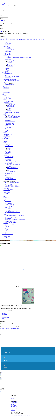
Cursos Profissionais (8, 77)
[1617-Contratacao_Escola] (8, 344)
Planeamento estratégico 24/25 (11, 64)
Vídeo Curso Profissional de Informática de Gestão (12, 80)
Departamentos (7, 153)
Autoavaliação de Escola (8, 163)
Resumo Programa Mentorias (9, 101)
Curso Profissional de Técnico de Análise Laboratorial (12, 186)
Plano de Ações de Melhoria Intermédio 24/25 (13, 164)
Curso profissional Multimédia (9, 84)
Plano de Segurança (8, 59)
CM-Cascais (13, 403)
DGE (12, 409)
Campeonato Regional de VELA (9, 124)
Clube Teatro (5, 233)
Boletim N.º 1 (9, 208)
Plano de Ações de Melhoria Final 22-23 (12, 167)
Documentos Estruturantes (5, 317)
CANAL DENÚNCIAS (5, 138)
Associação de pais (4, 314)
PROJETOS (3, 94)
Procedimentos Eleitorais (10, 49)
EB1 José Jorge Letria (8, 43)
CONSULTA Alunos (14, 400)
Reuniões (8, 149)
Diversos (3, 316)
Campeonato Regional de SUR (9, 123)
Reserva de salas (6, 93)
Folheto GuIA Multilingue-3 (11, 105)
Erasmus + (5, 114)
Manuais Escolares (6, 88)
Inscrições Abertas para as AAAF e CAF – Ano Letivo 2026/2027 (9, 328)
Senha (1, 25)
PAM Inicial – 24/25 (10, 65)
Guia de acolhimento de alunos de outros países (11, 211)
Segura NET (13, 407)
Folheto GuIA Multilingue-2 (11, 104)
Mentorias (5, 200)
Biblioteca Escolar (6, 197)
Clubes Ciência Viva (6, 97)
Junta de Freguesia (13, 405)
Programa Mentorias (8, 100)
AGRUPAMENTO (4, 141)
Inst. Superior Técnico (14, 406)
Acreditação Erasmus (8, 120)
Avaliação (6, 69)
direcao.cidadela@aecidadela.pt (25, 415)
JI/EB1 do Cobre (7, 44)
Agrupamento (4, 313)
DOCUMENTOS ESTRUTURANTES (7, 133)
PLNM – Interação (7, 207)
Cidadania (5, 95)
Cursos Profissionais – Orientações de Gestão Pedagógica (15, 60)
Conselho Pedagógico (8, 152)
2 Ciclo (6, 175)
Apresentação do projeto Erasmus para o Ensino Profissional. (13, 115)
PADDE (6, 71)
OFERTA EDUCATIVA (5, 72)
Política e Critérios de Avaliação (9, 156)
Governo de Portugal (14, 408)
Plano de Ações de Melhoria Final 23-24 (12, 67)
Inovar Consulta (4, 3)
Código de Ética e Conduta (9, 56)
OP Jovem (5, 132)
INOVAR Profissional (14, 397)
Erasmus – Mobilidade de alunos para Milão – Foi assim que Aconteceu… (15, 219)
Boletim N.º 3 (9, 109)
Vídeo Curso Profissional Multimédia (10, 78)
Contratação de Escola (7, 89)
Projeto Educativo (6, 135)
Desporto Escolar (6, 122)
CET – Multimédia (6, 82)
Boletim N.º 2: (9, 108)
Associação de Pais (8, 53)
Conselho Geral (7, 47)
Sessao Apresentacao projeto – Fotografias (11, 222)
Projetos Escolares (4, 319)
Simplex (3, 4)
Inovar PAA (3, 2)
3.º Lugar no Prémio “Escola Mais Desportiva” (7, 331)
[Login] (0, 7)
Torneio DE (7, 131)
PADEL (6, 125)
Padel (6, 129)
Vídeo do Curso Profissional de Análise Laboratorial (12, 182)
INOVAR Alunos (4, 1)
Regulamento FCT (9, 62)
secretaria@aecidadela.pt (17, 415)
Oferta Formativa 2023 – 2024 (8, 73)
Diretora (6, 50)
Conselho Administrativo (8, 51)
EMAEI (6, 58)
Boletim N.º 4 (9, 110)
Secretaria (5, 91)
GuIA (4, 196)
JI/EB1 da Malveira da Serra (9, 45)
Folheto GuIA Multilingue (8, 103)
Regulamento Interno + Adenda (8, 134)
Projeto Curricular (7, 68)
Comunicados (4, 315)
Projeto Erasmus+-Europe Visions (10, 121)
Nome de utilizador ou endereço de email (5, 23)
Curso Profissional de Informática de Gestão (10, 79)
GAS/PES (5, 99)
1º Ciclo (6, 174)
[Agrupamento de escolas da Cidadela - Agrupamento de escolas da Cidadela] (16, 39)
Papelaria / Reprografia (7, 92)
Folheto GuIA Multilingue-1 (11, 204)
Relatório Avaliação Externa (12, 171)
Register (1, 20)
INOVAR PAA (13, 398)
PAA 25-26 (6, 237)
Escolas (5, 142)
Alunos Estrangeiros (6, 102)
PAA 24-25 (6, 137)
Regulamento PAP (9, 61)
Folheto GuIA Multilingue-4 (11, 106)
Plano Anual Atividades (7, 136)
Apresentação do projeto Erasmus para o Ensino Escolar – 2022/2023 (14, 215)
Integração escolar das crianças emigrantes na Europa (12, 111)
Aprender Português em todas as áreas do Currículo (12, 112)
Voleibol (6, 130)
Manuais (3, 318)
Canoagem (6, 229)
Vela (5, 126)
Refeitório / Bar (6, 193)
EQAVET (5, 113)
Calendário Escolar (6, 87)
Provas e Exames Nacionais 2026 (8, 189)
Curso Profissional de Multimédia (8, 178)
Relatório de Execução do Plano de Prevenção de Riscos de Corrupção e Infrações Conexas (18, 57)
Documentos (8, 48)
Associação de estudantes (8, 54)
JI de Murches (7, 145)
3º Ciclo (6, 75)
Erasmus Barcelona (8, 218)
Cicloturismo (7, 226)
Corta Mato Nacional (8, 127)
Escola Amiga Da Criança (7, 98)
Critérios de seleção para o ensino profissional (13, 116)
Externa (8, 70)
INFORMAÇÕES (4, 86)
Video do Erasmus (7, 119)
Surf (5, 128)
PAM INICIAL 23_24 (10, 66)
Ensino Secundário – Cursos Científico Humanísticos (12, 76)
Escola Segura (13, 404)
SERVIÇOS (3, 90)
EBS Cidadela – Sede (8, 42)
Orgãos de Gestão (6, 46)
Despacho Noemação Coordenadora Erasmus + (11, 117)
